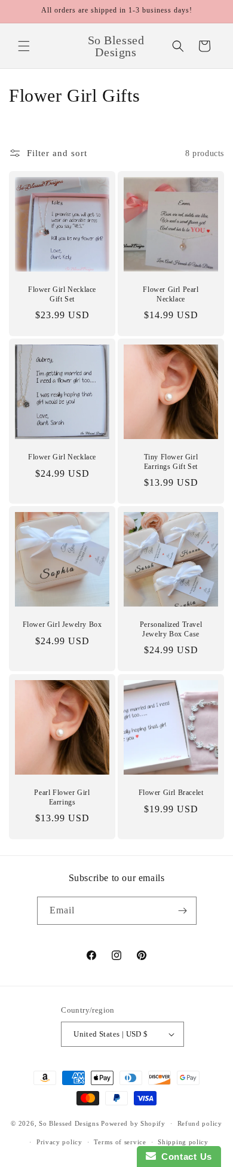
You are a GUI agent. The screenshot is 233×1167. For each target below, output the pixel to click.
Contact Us (184, 1156)
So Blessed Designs (69, 1123)
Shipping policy (183, 1141)
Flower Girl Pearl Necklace (170, 294)
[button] (24, 46)
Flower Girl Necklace (62, 457)
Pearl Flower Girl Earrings (62, 797)
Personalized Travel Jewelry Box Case (171, 629)
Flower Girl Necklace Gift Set (62, 294)
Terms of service (120, 1141)
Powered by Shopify (133, 1123)
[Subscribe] (183, 911)
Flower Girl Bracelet (171, 792)
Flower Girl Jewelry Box (62, 624)
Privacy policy (59, 1141)
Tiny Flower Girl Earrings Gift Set (171, 462)
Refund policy (199, 1123)
